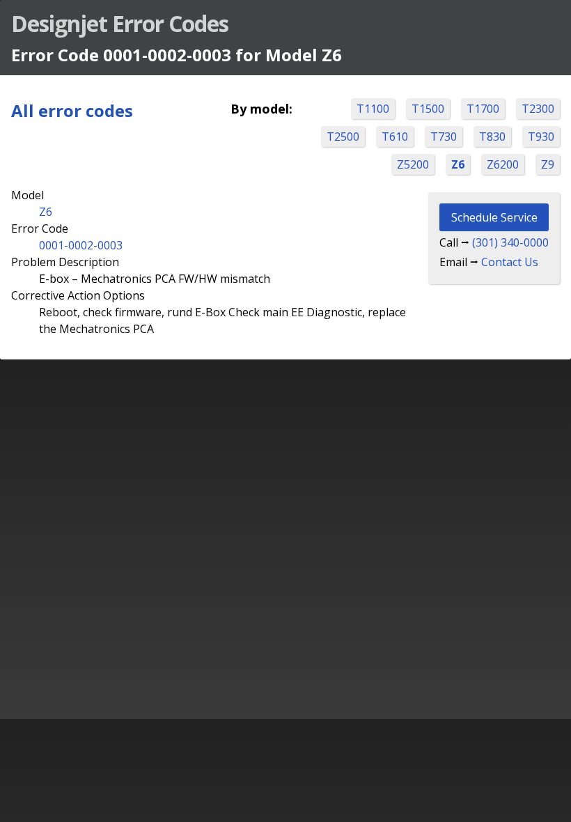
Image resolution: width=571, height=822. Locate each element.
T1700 (483, 108)
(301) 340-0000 (510, 242)
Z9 (547, 164)
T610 (395, 136)
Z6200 (503, 164)
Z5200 (413, 164)
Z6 (457, 164)
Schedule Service (494, 217)
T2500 (343, 136)
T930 (541, 136)
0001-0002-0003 (81, 245)
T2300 (538, 108)
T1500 (428, 108)
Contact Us (509, 262)
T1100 (373, 108)
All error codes (72, 110)
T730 (443, 136)
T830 (492, 136)
